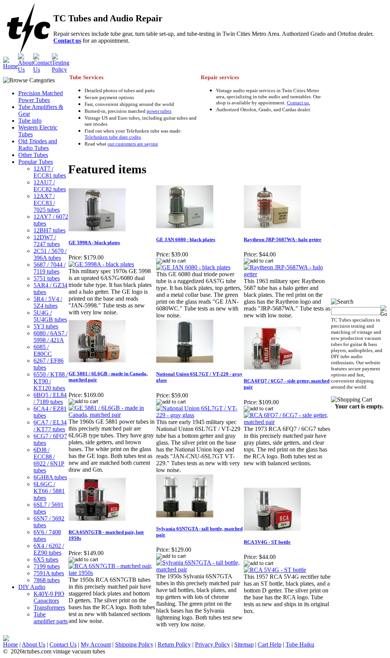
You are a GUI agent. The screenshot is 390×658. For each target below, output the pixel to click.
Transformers (49, 607)
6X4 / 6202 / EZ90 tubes (49, 549)
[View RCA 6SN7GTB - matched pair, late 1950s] (112, 573)
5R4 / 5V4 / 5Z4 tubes (48, 302)
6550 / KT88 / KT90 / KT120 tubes (51, 381)
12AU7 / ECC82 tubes (50, 185)
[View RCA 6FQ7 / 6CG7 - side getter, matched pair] (287, 422)
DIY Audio (31, 587)
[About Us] (25, 69)
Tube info (30, 120)
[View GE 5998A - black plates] (101, 264)
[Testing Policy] (60, 69)
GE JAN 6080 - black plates (185, 239)
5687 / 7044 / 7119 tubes (50, 268)
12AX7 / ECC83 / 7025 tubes (47, 203)
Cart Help (269, 644)
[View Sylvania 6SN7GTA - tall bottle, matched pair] (199, 569)
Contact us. (298, 103)
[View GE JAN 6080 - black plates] (193, 267)
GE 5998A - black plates (94, 242)
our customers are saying (132, 144)
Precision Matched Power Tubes (40, 96)
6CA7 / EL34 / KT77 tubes (50, 425)
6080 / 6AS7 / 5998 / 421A (50, 336)
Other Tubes (33, 155)
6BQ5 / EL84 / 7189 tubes (50, 398)
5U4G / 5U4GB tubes (50, 316)
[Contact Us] (42, 69)
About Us (33, 644)
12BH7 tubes (50, 230)
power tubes (159, 111)
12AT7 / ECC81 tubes (50, 172)
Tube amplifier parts (51, 617)
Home (10, 644)
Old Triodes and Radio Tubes (37, 144)
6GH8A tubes (50, 477)
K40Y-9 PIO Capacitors (49, 597)
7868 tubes (47, 580)
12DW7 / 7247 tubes (47, 240)
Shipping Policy (134, 644)
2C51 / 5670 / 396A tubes (50, 254)
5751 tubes (47, 278)
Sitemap (244, 644)
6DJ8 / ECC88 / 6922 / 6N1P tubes (49, 460)
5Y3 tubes (46, 326)
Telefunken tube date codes (113, 137)
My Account (96, 644)
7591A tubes (49, 573)
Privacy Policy (212, 644)
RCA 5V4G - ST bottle (267, 542)
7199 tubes (47, 566)
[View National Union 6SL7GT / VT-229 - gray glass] (199, 415)
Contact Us (63, 644)
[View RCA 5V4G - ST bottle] (275, 570)
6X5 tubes (46, 559)
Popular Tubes (35, 161)
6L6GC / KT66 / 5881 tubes (49, 491)
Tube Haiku (300, 644)
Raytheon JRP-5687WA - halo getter (282, 239)
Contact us (67, 40)
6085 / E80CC (43, 350)
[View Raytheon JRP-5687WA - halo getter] (287, 274)
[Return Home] (10, 66)
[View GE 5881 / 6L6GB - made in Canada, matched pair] (112, 414)
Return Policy (174, 644)
